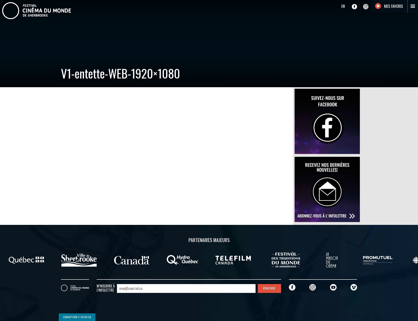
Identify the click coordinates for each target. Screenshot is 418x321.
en (343, 6)
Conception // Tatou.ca (77, 317)
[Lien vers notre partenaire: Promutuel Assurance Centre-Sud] (378, 259)
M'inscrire (269, 288)
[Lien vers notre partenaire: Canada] (132, 259)
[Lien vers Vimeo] (354, 287)
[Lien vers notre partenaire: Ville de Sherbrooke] (79, 259)
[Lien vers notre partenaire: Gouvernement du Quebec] (26, 259)
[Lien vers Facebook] (354, 6)
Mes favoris (393, 6)
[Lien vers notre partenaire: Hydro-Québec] (182, 259)
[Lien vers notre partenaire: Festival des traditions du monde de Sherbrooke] (286, 259)
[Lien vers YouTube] (333, 287)
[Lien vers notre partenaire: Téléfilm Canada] (233, 259)
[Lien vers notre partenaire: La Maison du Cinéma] (332, 259)
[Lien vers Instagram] (365, 6)
